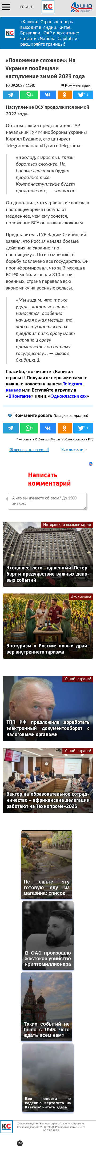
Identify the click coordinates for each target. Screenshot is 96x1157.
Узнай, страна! (78, 679)
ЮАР (47, 33)
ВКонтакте (20, 396)
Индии (49, 27)
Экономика (81, 597)
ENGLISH (27, 7)
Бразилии (30, 33)
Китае (64, 27)
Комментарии (78, 86)
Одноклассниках (68, 396)
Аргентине (67, 33)
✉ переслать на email (29, 450)
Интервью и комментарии (67, 525)
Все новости (72, 450)
